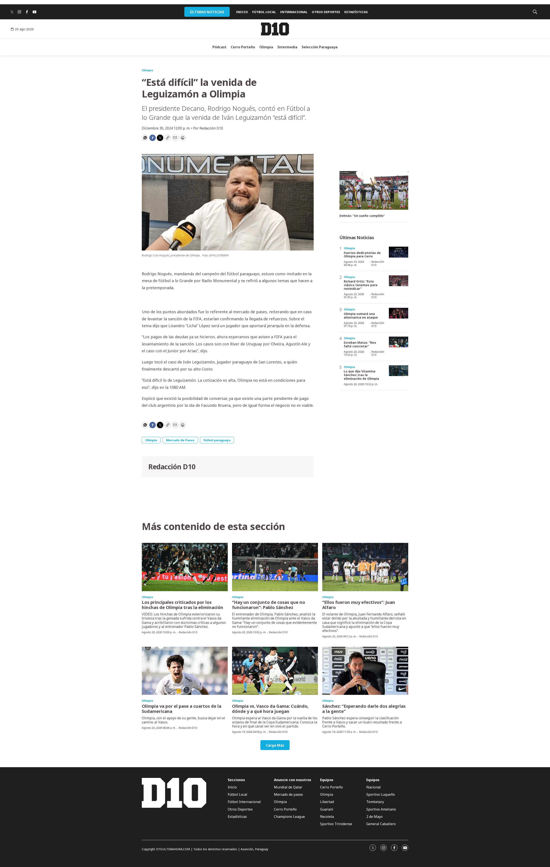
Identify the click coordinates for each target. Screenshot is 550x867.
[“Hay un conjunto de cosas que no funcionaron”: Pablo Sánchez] (275, 567)
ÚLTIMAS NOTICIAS (207, 12)
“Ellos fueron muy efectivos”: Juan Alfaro (358, 604)
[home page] (275, 29)
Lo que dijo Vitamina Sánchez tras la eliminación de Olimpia (361, 375)
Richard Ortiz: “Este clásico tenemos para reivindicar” (360, 285)
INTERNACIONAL (293, 12)
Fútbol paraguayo (217, 440)
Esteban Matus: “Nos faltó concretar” (360, 344)
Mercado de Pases (180, 440)
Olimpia (266, 47)
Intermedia (287, 47)
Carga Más (275, 745)
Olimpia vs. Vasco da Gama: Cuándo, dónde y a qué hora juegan (270, 708)
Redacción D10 (172, 466)
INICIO (242, 12)
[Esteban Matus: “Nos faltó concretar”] (398, 342)
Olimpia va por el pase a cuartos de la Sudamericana (181, 708)
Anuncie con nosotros (292, 780)
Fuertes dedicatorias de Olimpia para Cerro (362, 254)
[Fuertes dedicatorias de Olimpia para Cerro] (398, 252)
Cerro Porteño (243, 47)
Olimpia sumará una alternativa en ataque (361, 315)
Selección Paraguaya (320, 47)
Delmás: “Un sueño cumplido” (362, 216)
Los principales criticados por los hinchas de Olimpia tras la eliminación (182, 604)
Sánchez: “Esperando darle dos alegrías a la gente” (364, 708)
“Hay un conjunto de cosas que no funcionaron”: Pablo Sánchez (268, 604)
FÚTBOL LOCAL (264, 12)
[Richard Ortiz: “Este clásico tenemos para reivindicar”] (398, 280)
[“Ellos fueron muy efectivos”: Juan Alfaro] (365, 567)
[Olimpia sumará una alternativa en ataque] (398, 313)
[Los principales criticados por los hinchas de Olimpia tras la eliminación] (185, 567)
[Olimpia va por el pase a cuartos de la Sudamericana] (185, 671)
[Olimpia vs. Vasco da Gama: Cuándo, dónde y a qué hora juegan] (275, 671)
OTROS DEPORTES (326, 12)
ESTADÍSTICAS (356, 12)
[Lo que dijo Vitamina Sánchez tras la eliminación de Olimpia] (398, 370)
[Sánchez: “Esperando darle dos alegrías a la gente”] (365, 671)
